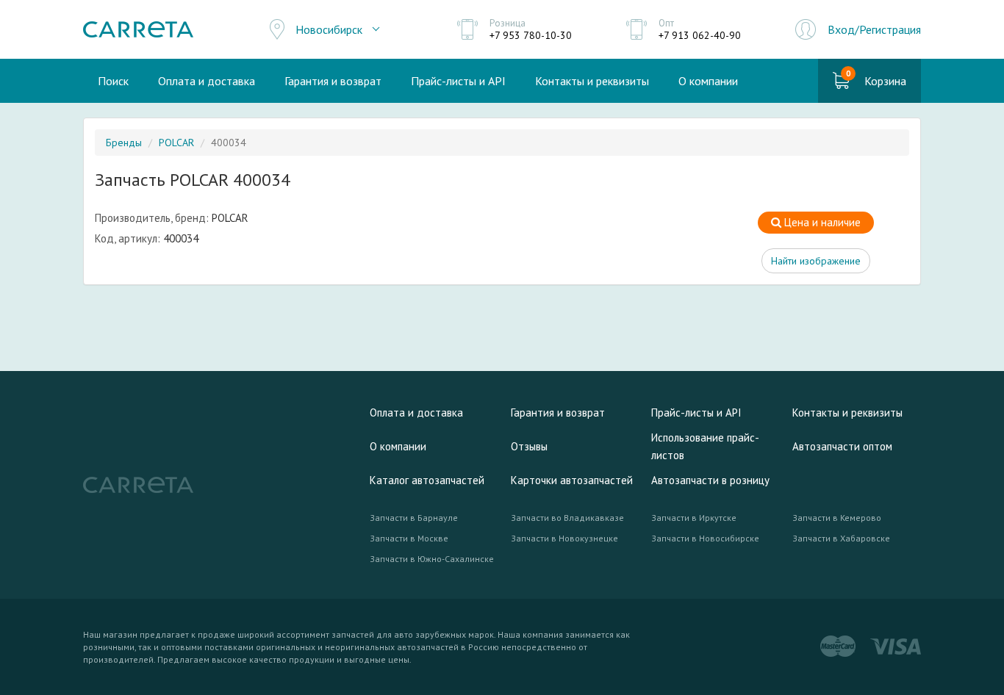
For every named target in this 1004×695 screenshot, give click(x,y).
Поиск (113, 80)
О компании (708, 80)
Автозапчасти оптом (842, 446)
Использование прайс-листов (705, 446)
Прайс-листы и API (458, 80)
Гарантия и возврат (332, 80)
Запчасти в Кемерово (836, 517)
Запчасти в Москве (409, 538)
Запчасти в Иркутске (693, 517)
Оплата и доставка (206, 80)
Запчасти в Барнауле (414, 517)
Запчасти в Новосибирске (705, 538)
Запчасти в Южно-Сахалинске (432, 558)
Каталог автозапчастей (427, 480)
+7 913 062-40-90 (700, 35)
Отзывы (529, 446)
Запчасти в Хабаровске (841, 538)
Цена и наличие (821, 222)
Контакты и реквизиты (592, 80)
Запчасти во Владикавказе (567, 517)
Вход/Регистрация (874, 29)
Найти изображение (816, 260)
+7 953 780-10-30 (531, 35)
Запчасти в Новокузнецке (564, 538)
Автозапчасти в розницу (710, 480)
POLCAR (176, 142)
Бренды (124, 142)
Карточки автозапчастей (572, 480)
